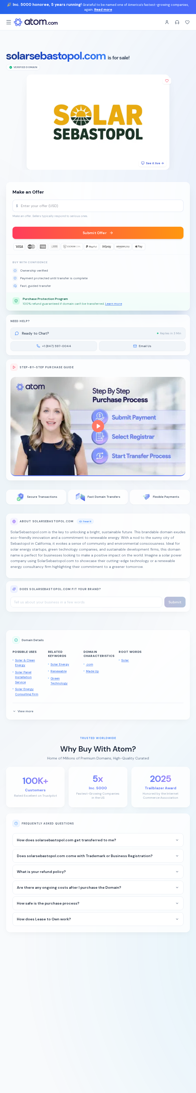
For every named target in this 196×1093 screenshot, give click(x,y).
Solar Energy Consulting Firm (26, 691)
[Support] (177, 22)
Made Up (92, 671)
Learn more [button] (113, 304)
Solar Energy (60, 664)
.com (89, 664)
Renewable (59, 671)
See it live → (155, 163)
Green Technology (59, 680)
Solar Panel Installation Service (23, 677)
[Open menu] (8, 22)
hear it (87, 521)
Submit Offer (95, 233)
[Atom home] (36, 22)
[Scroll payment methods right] (179, 246)
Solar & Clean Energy (25, 662)
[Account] (167, 22)
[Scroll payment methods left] (16, 246)
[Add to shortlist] (167, 81)
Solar (125, 660)
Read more (103, 9)
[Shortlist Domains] (187, 22)
